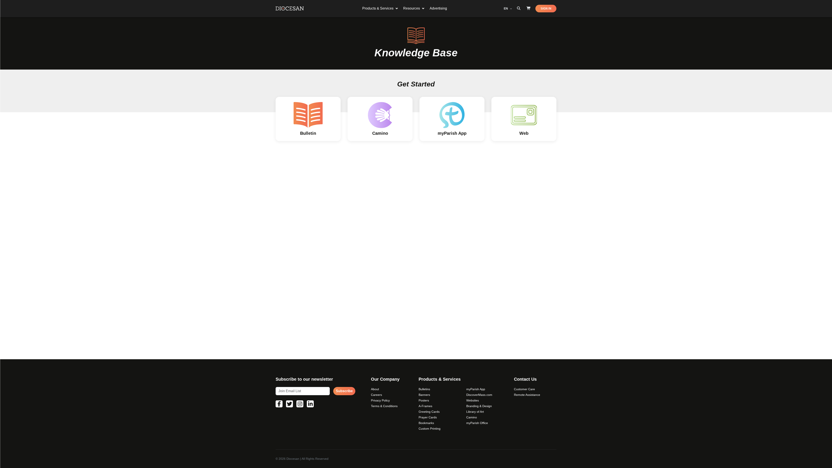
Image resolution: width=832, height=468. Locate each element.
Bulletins (424, 389)
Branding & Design (479, 406)
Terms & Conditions (384, 406)
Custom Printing (429, 428)
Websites (472, 400)
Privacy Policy (380, 400)
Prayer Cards (428, 417)
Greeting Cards (429, 411)
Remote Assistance (527, 394)
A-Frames (425, 406)
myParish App (475, 389)
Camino (471, 417)
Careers (376, 394)
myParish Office (477, 423)
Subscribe (344, 391)
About (375, 389)
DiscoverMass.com (479, 394)
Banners (424, 394)
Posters (424, 400)
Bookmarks (426, 423)
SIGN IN (546, 8)
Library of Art (475, 411)
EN (506, 8)
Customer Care (524, 389)
